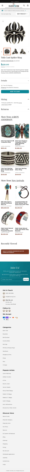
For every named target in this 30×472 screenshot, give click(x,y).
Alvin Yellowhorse (7, 404)
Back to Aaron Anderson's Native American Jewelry (13, 252)
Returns (5, 430)
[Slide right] (28, 51)
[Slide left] (1, 51)
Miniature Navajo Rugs (9, 347)
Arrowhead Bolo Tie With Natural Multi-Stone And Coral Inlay (22, 203)
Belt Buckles (6, 337)
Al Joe (4, 380)
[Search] (24, 5)
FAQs (4, 464)
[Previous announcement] (2, 1)
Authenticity (6, 461)
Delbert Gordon (7, 377)
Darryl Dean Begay (8, 390)
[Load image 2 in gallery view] (15, 51)
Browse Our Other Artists (9, 407)
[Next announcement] (27, 1)
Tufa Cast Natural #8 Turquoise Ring (7, 141)
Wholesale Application (9, 454)
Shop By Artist (6, 423)
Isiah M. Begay (6, 401)
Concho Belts (6, 341)
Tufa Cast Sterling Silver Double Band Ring (7, 170)
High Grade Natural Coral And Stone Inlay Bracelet (22, 229)
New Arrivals (6, 416)
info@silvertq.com (10, 296)
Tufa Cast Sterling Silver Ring (21, 169)
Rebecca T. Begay (7, 397)
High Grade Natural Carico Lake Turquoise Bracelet (7, 229)
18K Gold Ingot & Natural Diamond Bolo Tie (6, 203)
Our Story (5, 426)
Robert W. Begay (7, 394)
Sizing (4, 447)
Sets (4, 361)
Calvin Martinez (7, 373)
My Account (6, 450)
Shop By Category (7, 419)
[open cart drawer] (27, 5)
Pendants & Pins (7, 354)
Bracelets (5, 334)
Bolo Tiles (5, 330)
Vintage (5, 365)
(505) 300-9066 (10, 293)
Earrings (5, 344)
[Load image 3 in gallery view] (23, 51)
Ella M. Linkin (6, 383)
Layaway (5, 457)
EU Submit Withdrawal (9, 433)
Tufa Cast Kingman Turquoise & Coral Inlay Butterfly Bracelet (21, 142)
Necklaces (5, 351)
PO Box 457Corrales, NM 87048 (11, 302)
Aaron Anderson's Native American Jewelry (15, 10)
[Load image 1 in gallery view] (7, 51)
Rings (4, 358)
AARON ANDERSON (7, 60)
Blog (4, 437)
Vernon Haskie (6, 387)
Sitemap (5, 440)
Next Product (21, 14)
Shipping (3, 66)
